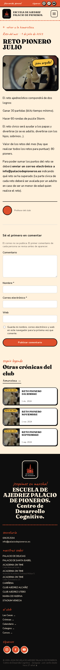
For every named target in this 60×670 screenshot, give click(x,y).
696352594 (9, 538)
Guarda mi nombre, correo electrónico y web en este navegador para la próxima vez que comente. (30, 330)
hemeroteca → (12, 380)
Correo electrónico (15, 298)
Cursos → (7, 632)
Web (5, 312)
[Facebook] (49, 3)
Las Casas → (9, 615)
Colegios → (8, 628)
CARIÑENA (8, 583)
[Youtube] (54, 3)
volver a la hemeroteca (20, 27)
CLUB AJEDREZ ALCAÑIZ (15, 587)
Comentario (10, 252)
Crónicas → (8, 619)
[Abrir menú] (54, 13)
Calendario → (9, 624)
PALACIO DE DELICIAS (14, 556)
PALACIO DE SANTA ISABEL (17, 560)
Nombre (8, 283)
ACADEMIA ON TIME (13, 566)
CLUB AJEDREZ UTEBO (14, 591)
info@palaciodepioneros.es (16, 541)
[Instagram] (44, 3)
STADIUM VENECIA (12, 600)
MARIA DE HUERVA (12, 596)
